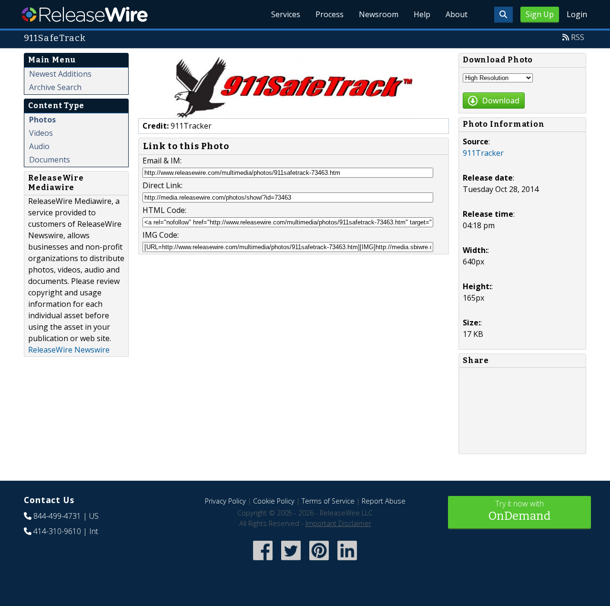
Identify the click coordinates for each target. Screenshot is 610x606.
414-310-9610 (57, 531)
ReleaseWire (84, 14)
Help (422, 14)
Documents (49, 159)
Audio (39, 146)
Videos (41, 133)
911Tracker (483, 153)
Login (577, 14)
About (457, 14)
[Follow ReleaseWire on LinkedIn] (347, 561)
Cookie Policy (274, 500)
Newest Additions (60, 74)
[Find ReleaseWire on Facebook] (263, 561)
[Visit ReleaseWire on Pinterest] (319, 561)
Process (329, 14)
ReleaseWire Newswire (69, 349)
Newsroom (378, 14)
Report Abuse (384, 500)
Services (285, 14)
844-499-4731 (57, 516)
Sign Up (540, 14)
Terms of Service (328, 500)
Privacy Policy (225, 500)
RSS (577, 37)
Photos (42, 119)
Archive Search (55, 87)
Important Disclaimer (338, 523)
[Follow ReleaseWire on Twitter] (291, 561)
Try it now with (519, 510)
